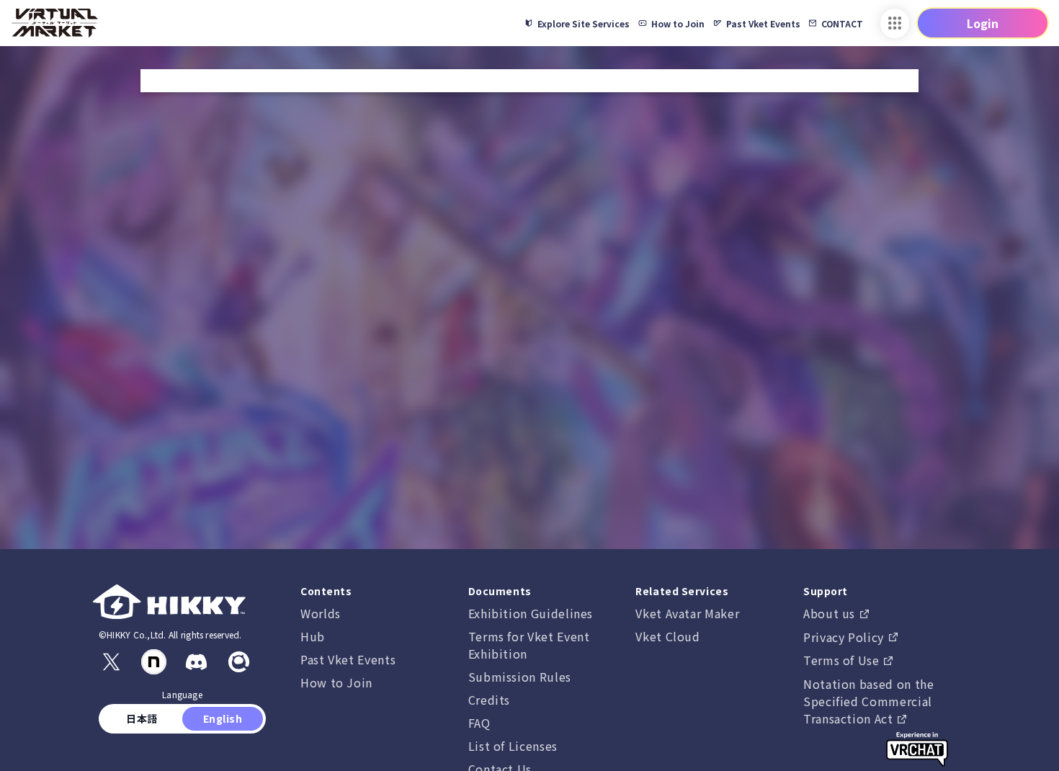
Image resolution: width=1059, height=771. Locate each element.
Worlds (320, 613)
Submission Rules (519, 676)
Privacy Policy (845, 637)
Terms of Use (842, 660)
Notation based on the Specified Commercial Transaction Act (868, 701)
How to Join (336, 682)
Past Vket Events (348, 659)
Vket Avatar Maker (687, 613)
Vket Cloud (667, 636)
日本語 (142, 718)
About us (831, 613)
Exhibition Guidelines (530, 613)
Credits (489, 699)
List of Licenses (513, 745)
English (222, 718)
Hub (312, 636)
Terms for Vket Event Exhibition (529, 645)
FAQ (479, 722)
